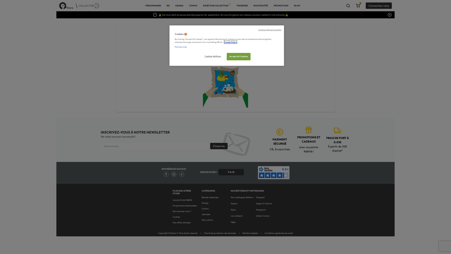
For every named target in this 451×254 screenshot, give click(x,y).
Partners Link (181, 47)
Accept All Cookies (238, 56)
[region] (226, 45)
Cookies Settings (213, 56)
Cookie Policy (230, 42)
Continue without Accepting (269, 30)
